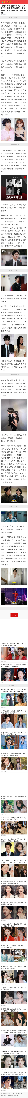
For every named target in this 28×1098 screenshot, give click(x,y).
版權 (17, 1095)
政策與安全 (8, 1095)
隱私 (15, 1095)
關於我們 (3, 1095)
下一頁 (14, 615)
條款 (12, 1095)
